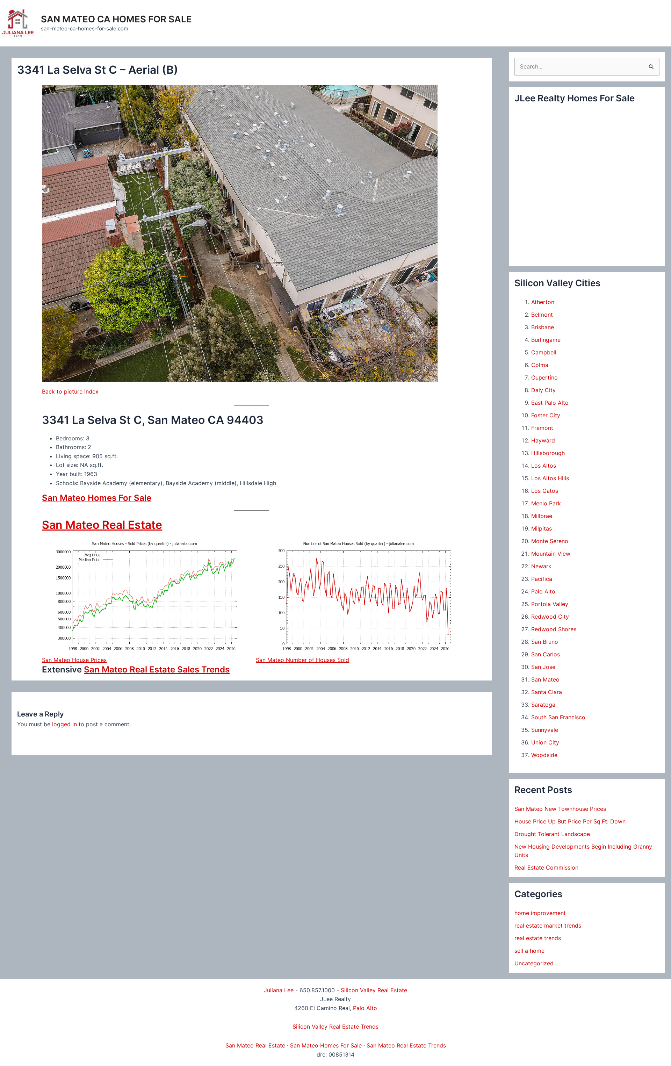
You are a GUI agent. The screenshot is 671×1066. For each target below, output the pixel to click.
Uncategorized (534, 963)
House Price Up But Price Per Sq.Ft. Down (570, 821)
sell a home (529, 950)
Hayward (543, 440)
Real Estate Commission (546, 867)
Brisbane (542, 327)
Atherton (542, 301)
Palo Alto (543, 591)
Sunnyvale (544, 729)
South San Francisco (558, 717)
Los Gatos (544, 490)
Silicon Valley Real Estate (374, 990)
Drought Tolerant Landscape (552, 833)
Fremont (542, 427)
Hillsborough (548, 452)
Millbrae (541, 515)
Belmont (542, 314)
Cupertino (544, 377)
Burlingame (546, 339)
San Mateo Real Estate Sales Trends (157, 669)
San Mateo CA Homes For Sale (116, 19)
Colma (539, 364)
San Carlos (545, 654)
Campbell (543, 352)
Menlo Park (546, 503)
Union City (545, 742)
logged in (64, 724)
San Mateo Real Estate (102, 525)
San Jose (543, 666)
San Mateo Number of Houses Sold (302, 659)
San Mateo (545, 679)
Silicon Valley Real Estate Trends (335, 1026)
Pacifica (541, 578)
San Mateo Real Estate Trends (406, 1045)
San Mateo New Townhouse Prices (560, 808)
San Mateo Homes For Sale (96, 498)
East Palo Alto (550, 402)
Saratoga (543, 704)
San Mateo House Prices (74, 659)
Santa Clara (546, 692)
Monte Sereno (549, 541)
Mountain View (550, 553)
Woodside (544, 754)
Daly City (543, 390)
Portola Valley (549, 603)
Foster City (545, 415)
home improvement (540, 912)
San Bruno (544, 641)
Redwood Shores (553, 629)
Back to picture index (70, 391)
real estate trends (537, 938)
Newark (541, 566)
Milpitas (541, 528)
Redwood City (550, 616)
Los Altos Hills (550, 478)
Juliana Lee (279, 990)
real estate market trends (547, 925)
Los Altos (543, 465)
